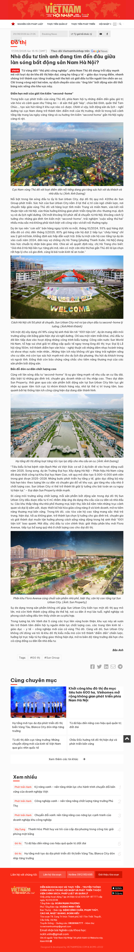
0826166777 (75, 923)
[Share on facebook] (92, 667)
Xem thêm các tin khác (63, 759)
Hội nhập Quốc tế (109, 24)
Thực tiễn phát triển (83, 24)
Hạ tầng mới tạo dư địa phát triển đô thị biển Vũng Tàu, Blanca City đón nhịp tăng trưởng (38, 727)
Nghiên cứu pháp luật (30, 24)
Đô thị (18, 42)
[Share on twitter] (99, 667)
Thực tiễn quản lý (57, 24)
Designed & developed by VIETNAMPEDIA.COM (64, 947)
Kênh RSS (45, 941)
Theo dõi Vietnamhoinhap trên (70, 51)
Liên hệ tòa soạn (52, 874)
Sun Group (52, 657)
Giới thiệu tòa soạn (108, 874)
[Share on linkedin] (106, 667)
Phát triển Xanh (23, 787)
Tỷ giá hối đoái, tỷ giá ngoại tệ (81, 37)
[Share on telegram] (120, 667)
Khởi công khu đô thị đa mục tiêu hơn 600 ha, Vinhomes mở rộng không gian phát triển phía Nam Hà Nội (95, 694)
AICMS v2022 (96, 947)
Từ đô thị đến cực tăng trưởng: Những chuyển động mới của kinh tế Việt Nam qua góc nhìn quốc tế (36, 743)
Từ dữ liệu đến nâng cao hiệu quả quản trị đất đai (55, 843)
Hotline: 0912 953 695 (80, 874)
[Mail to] (113, 667)
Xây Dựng (20, 829)
